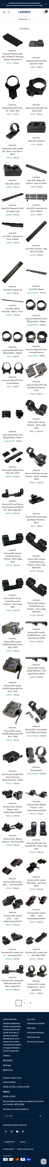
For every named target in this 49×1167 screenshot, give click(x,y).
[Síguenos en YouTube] (17, 1131)
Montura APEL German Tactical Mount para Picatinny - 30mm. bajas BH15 (12, 557)
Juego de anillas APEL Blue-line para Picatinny (36, 350)
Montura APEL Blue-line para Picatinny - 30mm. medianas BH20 (36, 476)
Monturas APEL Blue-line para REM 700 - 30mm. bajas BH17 (36, 846)
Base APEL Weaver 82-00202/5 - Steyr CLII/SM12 (36, 181)
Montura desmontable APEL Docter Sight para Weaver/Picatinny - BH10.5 (12, 777)
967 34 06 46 (7, 1060)
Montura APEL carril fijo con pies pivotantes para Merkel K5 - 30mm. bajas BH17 (12, 507)
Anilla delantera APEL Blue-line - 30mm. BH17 (12, 109)
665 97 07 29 (7, 1070)
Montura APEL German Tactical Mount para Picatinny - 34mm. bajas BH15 (12, 602)
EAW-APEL (13, 50)
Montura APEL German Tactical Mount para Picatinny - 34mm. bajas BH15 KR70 (36, 607)
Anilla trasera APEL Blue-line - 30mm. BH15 (36, 109)
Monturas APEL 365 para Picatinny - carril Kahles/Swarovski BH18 (36, 807)
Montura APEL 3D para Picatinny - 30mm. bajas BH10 (36, 425)
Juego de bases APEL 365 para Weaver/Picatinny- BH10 (36, 388)
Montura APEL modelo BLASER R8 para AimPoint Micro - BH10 (13, 688)
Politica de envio (33, 1037)
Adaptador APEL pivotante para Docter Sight (36, 62)
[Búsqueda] (9, 12)
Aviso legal (31, 1028)
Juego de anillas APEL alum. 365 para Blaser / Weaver (13, 351)
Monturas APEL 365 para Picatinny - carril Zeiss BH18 (12, 840)
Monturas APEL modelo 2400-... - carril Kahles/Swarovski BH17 (13, 919)
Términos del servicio (35, 1042)
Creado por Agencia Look (25, 1149)
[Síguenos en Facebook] (6, 1131)
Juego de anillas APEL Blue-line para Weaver (13, 381)
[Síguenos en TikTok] (23, 1131)
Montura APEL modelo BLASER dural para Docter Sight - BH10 (13, 644)
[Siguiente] (30, 1003)
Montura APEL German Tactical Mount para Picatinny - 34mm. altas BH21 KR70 (36, 563)
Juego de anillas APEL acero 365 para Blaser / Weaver (36, 320)
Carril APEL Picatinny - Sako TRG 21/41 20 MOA (36, 250)
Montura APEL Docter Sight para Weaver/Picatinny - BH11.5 (36, 520)
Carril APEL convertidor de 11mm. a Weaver (36, 209)
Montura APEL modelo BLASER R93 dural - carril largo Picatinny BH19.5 (36, 671)
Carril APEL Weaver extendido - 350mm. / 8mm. (12, 310)
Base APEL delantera (36, 141)
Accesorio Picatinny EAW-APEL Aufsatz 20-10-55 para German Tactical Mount (12, 57)
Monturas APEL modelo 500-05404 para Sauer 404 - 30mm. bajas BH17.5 (13, 983)
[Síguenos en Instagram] (11, 1131)
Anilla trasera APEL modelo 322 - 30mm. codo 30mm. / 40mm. (12, 151)
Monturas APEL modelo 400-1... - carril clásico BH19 (36, 953)
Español (23, 1142)
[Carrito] (44, 12)
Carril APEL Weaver (36, 289)
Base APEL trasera (13, 184)
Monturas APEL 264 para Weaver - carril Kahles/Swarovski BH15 (12, 809)
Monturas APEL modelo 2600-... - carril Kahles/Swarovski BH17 (36, 916)
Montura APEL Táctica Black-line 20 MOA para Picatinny (36, 731)
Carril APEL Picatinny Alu (12, 290)
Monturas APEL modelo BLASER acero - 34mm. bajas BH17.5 (36, 987)
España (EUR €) (10, 1142)
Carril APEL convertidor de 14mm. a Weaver (12, 237)
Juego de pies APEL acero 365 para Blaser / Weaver (12, 436)
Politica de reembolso (35, 1032)
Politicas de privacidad (36, 1023)
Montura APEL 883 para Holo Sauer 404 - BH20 (12, 471)
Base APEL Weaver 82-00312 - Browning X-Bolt (13, 209)
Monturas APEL (36, 770)
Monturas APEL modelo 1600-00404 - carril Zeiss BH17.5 (36, 883)
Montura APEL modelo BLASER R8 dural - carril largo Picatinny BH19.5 (36, 635)
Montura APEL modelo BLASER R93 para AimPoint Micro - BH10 (12, 734)
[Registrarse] (40, 1116)
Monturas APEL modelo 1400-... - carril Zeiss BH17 (13, 883)
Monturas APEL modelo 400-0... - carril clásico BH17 (13, 953)
